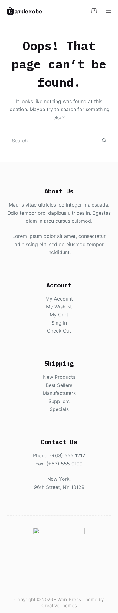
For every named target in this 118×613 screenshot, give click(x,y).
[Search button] (104, 140)
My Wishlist (59, 307)
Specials (59, 409)
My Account (59, 299)
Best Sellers (59, 385)
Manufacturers (59, 393)
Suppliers (59, 401)
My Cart (59, 315)
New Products (59, 377)
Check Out (59, 331)
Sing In (59, 323)
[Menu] (108, 10)
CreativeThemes (59, 605)
